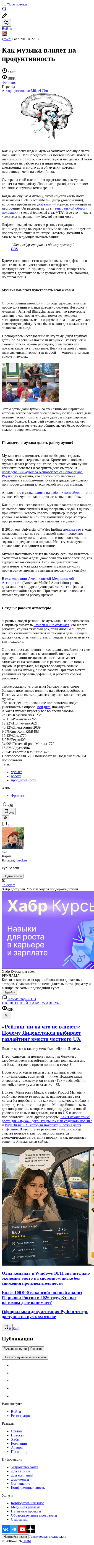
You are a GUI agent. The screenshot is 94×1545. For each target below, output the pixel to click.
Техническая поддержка (47, 1536)
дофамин (44, 204)
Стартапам (19, 1519)
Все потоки (18, 4)
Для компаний (22, 1475)
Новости (17, 1435)
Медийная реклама (25, 1507)
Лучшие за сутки (15, 1348)
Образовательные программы (34, 1515)
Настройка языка (15, 1536)
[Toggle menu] (3, 5)
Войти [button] (7, 28)
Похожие (36, 1348)
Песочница (19, 1452)
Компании (19, 1443)
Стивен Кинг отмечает (51, 625)
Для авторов (20, 1471)
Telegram (8, 885)
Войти (16, 1411)
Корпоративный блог (27, 1503)
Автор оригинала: (25, 91)
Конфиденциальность (28, 1487)
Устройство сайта (24, 1467)
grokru (6, 39)
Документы (20, 1479)
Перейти (9, 992)
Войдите (43, 707)
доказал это (72, 529)
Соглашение (20, 1483)
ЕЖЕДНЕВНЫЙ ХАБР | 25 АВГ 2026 (31, 1003)
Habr (27, 1541)
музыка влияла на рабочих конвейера (51, 492)
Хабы (15, 1439)
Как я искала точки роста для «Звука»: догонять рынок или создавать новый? (47, 1119)
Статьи (16, 1431)
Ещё (16, 1328)
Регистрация (21, 1416)
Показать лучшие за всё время (25, 1357)
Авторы (17, 1447)
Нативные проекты (26, 1511)
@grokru (20, 860)
